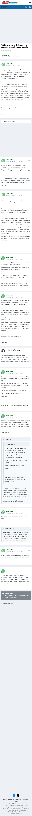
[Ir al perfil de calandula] (3, 64)
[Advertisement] (16, 26)
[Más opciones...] (29, 64)
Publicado (14, 65)
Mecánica (16, 57)
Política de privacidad (14, 799)
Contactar (25, 799)
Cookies (16, 801)
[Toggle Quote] (4, 439)
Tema (4, 799)
